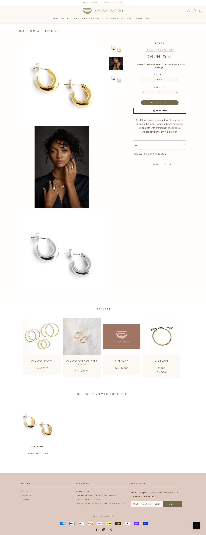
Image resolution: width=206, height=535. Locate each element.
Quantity (160, 87)
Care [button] (136, 144)
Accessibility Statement (88, 499)
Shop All (34, 31)
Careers (25, 499)
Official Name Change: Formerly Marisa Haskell (101, 503)
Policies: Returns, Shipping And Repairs (96, 495)
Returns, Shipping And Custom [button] (149, 153)
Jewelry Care (82, 491)
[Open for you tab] (196, 525)
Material (159, 74)
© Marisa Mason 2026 (104, 516)
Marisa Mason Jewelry (159, 50)
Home (21, 31)
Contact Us (27, 495)
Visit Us (24, 491)
